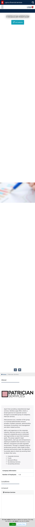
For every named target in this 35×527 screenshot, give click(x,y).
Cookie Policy (21, 524)
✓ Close (12, 524)
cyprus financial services (13, 2)
